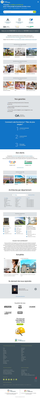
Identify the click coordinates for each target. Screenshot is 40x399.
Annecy (16, 198)
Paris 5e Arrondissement (30, 203)
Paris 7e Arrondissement (30, 204)
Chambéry (5, 201)
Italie (22, 355)
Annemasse (17, 200)
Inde (22, 353)
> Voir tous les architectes (20, 296)
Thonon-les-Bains (18, 206)
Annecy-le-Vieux (17, 199)
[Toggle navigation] (38, 2)
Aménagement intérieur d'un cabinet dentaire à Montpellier (31, 227)
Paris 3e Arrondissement (30, 201)
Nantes (4, 355)
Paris (27, 198)
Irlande (22, 354)
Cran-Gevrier (17, 203)
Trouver (20, 324)
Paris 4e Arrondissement (30, 202)
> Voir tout (20, 62)
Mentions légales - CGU (25, 373)
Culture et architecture (24, 258)
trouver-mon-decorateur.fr (31, 393)
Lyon (4, 349)
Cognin (5, 202)
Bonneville (16, 201)
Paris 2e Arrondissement (30, 200)
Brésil (22, 350)
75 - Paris (28, 197)
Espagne (22, 351)
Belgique (22, 349)
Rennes (4, 358)
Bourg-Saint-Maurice (7, 200)
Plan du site (23, 372)
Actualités (23, 371)
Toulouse (4, 351)
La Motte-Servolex (7, 203)
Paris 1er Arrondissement (30, 199)
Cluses (16, 202)
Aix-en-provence (6, 360)
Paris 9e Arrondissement (30, 206)
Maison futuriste (18, 226)
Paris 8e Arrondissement (30, 205)
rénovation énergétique (20, 37)
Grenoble (4, 362)
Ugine (5, 206)
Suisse (22, 360)
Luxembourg (23, 356)
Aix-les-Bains (6, 198)
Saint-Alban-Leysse (7, 204)
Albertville (5, 199)
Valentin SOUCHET (21, 288)
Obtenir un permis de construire (8, 371)
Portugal (22, 358)
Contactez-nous (24, 370)
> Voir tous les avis (20, 167)
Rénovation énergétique (7, 372)
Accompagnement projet (7, 373)
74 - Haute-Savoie (18, 197)
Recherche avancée (32, 13)
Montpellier (5, 363)
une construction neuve (10, 37)
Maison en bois (6, 226)
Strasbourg (5, 356)
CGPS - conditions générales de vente (28, 375)
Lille (3, 359)
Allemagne (23, 348)
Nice (4, 354)
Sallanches (16, 204)
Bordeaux (4, 353)
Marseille (4, 350)
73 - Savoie (6, 197)
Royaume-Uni (23, 359)
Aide (4, 258)
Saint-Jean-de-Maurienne (8, 205)
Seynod (16, 205)
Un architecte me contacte (8, 370)
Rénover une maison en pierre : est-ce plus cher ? (27, 275)
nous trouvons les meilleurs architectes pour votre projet (25, 39)
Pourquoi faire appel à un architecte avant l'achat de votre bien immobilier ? (11, 275)
